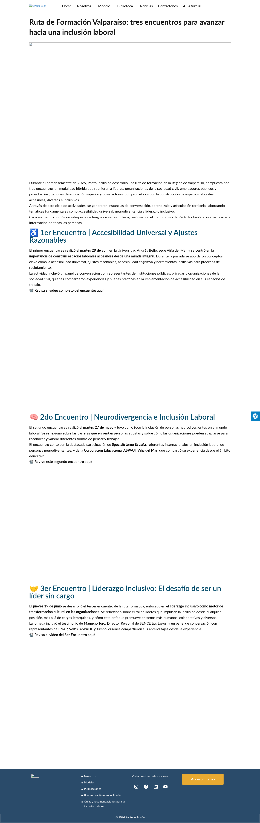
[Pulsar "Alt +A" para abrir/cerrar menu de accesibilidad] (255, 416)
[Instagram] (136, 786)
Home (67, 6)
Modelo (104, 6)
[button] (85, 6)
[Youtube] (165, 786)
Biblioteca (125, 6)
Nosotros (84, 6)
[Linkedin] (155, 786)
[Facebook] (145, 786)
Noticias (146, 6)
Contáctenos (168, 6)
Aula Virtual (192, 6)
